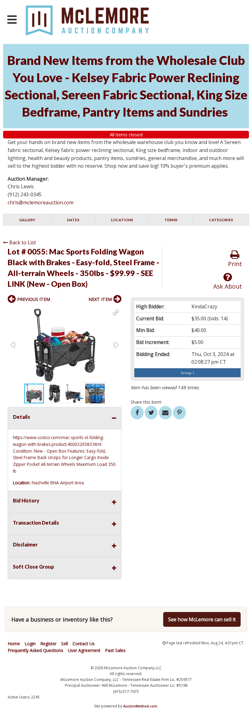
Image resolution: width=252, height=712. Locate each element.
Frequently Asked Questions (35, 650)
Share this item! (146, 402)
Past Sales (115, 650)
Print (235, 264)
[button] (116, 313)
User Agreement (84, 650)
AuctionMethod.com (140, 706)
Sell (64, 643)
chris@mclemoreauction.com (40, 202)
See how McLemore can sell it (202, 619)
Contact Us (84, 643)
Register (48, 643)
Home (14, 643)
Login (30, 643)
